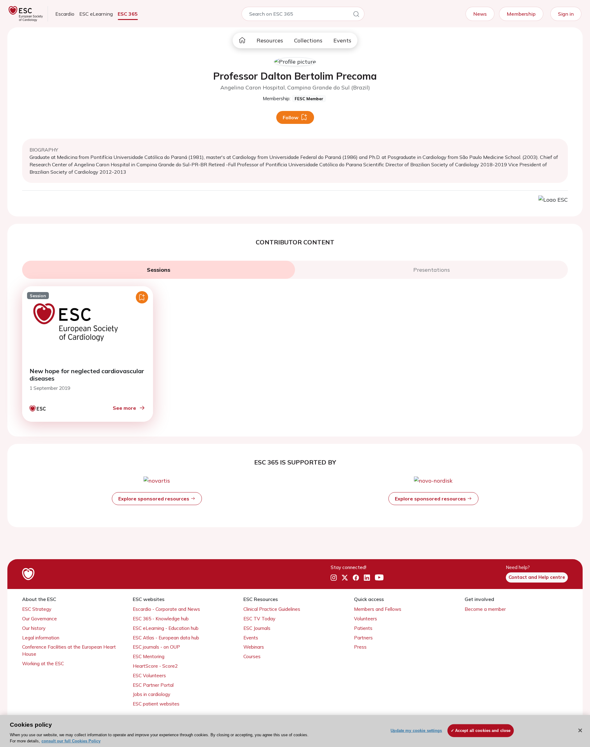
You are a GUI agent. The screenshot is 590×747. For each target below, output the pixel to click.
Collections (308, 40)
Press (360, 647)
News (480, 14)
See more (124, 408)
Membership (521, 14)
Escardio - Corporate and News (166, 609)
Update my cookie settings (416, 730)
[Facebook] (356, 577)
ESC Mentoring (148, 656)
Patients (363, 628)
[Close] (580, 730)
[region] (295, 731)
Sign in (566, 14)
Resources (270, 40)
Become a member (485, 609)
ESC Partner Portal (153, 685)
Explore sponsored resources (154, 499)
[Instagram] (334, 577)
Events (342, 40)
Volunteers (365, 619)
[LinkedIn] (367, 577)
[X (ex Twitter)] (345, 577)
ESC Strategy (36, 609)
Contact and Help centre (537, 577)
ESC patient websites (156, 704)
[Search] (356, 15)
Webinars (253, 647)
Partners (363, 638)
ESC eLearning (96, 14)
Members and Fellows (377, 609)
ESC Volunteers (149, 675)
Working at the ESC (43, 663)
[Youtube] (379, 577)
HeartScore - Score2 (155, 666)
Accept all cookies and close (483, 730)
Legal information (40, 638)
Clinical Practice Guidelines (271, 609)
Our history (33, 628)
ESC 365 (128, 14)
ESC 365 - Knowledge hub (161, 619)
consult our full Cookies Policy (70, 740)
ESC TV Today (259, 619)
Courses (252, 656)
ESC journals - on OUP (156, 647)
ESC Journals (256, 628)
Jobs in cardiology (151, 694)
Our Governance (39, 619)
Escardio (64, 14)
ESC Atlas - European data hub (166, 638)
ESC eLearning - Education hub (166, 628)
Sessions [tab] (158, 269)
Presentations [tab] (431, 269)
